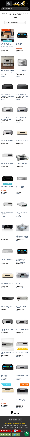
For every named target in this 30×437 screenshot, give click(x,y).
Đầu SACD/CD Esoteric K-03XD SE (22, 118)
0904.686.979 (6, 434)
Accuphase (4, 52)
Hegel (2, 310)
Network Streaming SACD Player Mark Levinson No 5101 (20, 399)
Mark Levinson (19, 407)
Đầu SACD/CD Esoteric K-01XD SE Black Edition (22, 95)
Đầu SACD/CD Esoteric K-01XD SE (7, 141)
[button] (2, 3)
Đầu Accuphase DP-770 (7, 283)
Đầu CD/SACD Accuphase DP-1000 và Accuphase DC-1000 (7, 45)
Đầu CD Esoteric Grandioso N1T (20, 187)
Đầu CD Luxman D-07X (7, 259)
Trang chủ (5, 13)
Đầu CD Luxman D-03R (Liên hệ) (7, 213)
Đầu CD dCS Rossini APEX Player (21, 307)
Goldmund (3, 76)
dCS (17, 310)
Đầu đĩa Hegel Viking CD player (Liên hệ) (7, 307)
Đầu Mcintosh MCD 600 (7, 186)
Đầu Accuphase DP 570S (22, 140)
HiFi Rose (18, 216)
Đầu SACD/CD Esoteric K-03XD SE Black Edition (7, 95)
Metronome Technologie (22, 240)
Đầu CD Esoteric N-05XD (22, 329)
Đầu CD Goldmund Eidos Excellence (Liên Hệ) (7, 71)
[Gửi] (26, 8)
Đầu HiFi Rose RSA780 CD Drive (22, 213)
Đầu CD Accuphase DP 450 (7, 398)
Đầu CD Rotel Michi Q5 (7, 235)
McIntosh (18, 52)
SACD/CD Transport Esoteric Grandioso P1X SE (22, 72)
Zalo (17, 430)
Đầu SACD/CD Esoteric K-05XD (7, 330)
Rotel (2, 240)
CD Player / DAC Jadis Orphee (21, 164)
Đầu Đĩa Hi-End (24, 13)
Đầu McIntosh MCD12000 (19, 44)
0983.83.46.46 (6, 430)
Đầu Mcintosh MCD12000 (4, 376)
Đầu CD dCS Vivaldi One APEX (7, 353)
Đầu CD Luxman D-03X (22, 352)
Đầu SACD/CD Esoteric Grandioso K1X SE (7, 118)
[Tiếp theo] (18, 412)
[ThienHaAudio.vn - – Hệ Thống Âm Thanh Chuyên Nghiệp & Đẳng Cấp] (15, 3)
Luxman (3, 167)
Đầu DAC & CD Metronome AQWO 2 (21, 284)
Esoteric (18, 76)
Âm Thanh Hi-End (14, 13)
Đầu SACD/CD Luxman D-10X (7, 164)
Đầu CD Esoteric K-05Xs (22, 375)
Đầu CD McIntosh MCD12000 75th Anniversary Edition (21, 261)
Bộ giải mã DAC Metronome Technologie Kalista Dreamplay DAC (22, 236)
